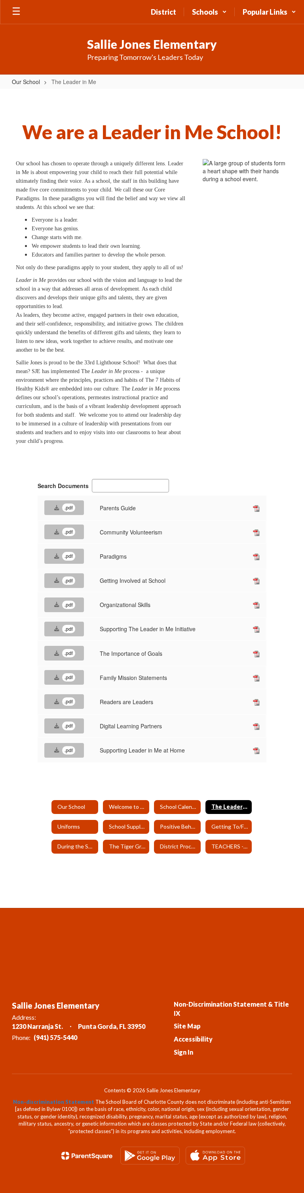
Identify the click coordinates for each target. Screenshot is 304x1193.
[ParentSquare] (86, 1156)
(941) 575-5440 (55, 1037)
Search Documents (63, 486)
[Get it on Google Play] (150, 1155)
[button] (209, 12)
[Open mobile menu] (16, 12)
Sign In (183, 1052)
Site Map (187, 1026)
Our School (26, 82)
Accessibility (193, 1039)
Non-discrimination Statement (53, 1102)
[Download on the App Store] (215, 1155)
